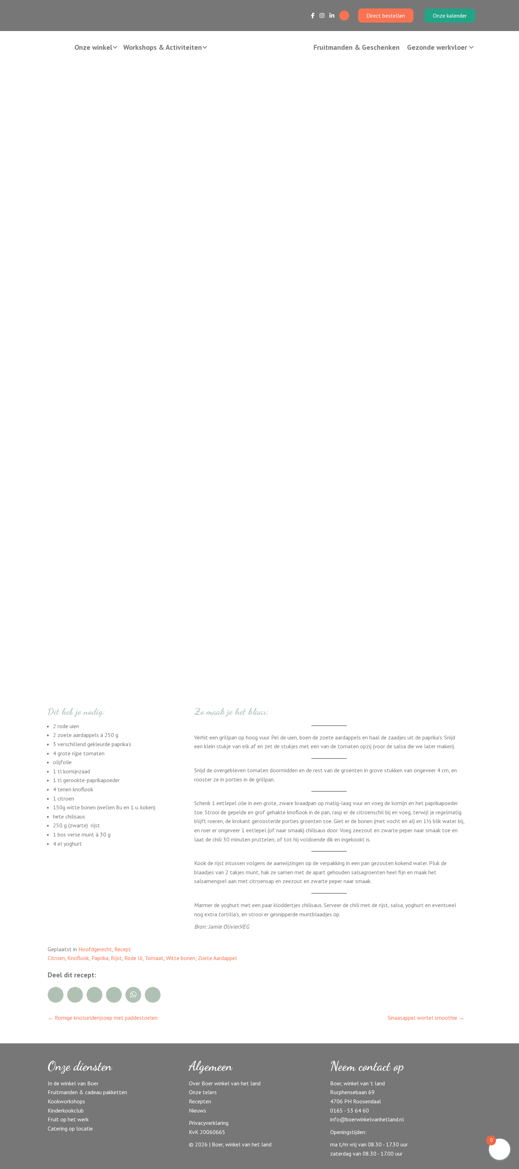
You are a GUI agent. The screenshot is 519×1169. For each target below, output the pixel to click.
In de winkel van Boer (73, 1083)
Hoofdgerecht (95, 949)
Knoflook (78, 957)
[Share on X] (94, 995)
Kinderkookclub (66, 1110)
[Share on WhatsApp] (133, 995)
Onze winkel (93, 47)
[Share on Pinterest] (114, 995)
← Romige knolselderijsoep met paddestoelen (102, 1017)
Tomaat (154, 957)
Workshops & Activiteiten (162, 47)
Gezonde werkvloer (437, 47)
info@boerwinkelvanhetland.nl (367, 1119)
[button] (115, 47)
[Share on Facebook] (56, 995)
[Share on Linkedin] (75, 995)
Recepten (200, 1101)
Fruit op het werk (68, 1119)
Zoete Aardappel (217, 957)
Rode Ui (133, 957)
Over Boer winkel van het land (225, 1083)
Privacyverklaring (208, 1122)
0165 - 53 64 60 (349, 1110)
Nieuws (197, 1110)
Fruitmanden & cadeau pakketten (87, 1092)
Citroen (56, 957)
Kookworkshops (66, 1101)
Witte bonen (180, 957)
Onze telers (203, 1092)
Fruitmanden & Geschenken (357, 47)
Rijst (116, 957)
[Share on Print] (153, 995)
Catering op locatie (70, 1128)
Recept (122, 949)
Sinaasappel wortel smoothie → (426, 1017)
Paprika (99, 957)
